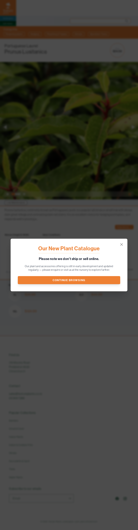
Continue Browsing (69, 280)
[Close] (121, 244)
